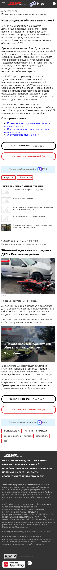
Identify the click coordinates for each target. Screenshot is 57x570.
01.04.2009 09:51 (9, 11)
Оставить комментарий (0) (28, 156)
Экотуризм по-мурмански (22, 135)
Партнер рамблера (26, 556)
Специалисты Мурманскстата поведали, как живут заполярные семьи (32, 226)
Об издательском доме (16, 460)
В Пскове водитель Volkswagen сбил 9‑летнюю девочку (27, 345)
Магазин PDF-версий (27, 464)
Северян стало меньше (23, 198)
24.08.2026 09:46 (9, 241)
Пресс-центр (40, 460)
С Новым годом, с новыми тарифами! (29, 216)
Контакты (32, 472)
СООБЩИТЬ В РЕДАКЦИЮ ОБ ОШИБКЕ (23, 476)
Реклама (7, 464)
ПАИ (3, 296)
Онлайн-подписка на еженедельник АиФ (27, 468)
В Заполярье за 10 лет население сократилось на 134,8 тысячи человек (33, 208)
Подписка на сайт (13, 472)
